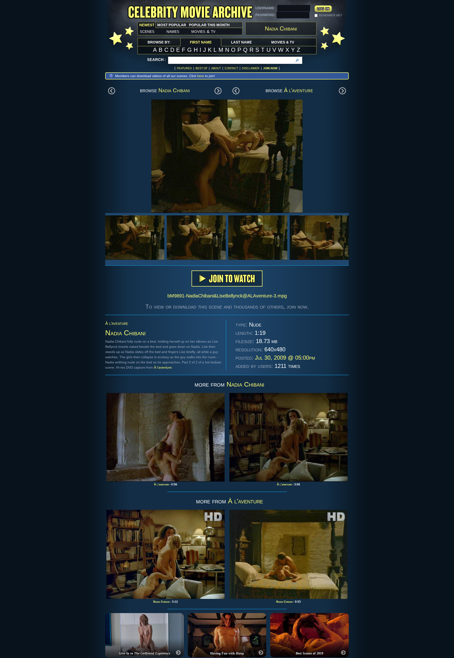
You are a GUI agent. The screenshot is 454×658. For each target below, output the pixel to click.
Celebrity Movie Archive (190, 12)
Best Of (201, 68)
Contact (231, 68)
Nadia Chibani (174, 90)
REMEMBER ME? (330, 15)
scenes (147, 31)
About (216, 68)
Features (184, 68)
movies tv (203, 31)
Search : (156, 60)
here (200, 76)
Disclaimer (250, 68)
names (172, 31)
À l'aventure (298, 90)
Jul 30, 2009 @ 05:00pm (285, 357)
